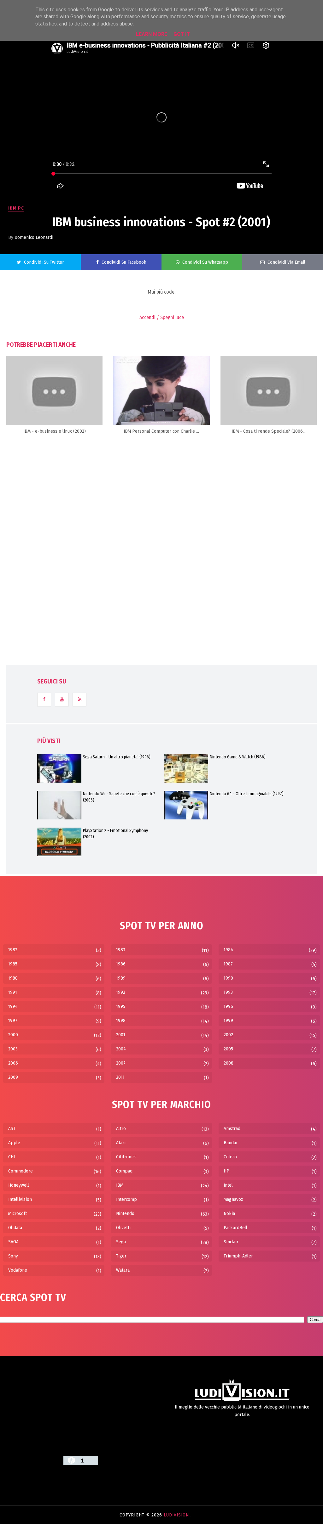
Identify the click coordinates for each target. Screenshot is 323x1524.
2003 (13, 1049)
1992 (120, 992)
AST (11, 1128)
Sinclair (231, 1242)
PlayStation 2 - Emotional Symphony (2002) (115, 834)
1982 (12, 950)
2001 (120, 1035)
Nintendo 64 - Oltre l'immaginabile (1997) (247, 793)
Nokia (229, 1213)
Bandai (230, 1142)
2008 (228, 1063)
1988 (13, 978)
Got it (181, 34)
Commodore (20, 1171)
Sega (121, 1242)
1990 (228, 978)
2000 (13, 1035)
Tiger (121, 1256)
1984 (228, 950)
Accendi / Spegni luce (161, 317)
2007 (121, 1063)
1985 (12, 964)
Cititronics (126, 1157)
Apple (14, 1142)
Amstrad (232, 1128)
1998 (121, 1020)
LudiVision (177, 1515)
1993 (228, 992)
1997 (12, 1020)
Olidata (15, 1227)
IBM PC (16, 208)
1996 (228, 1006)
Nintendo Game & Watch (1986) (238, 757)
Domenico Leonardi (34, 237)
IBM (119, 1185)
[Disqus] (161, 519)
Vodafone (17, 1270)
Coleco (230, 1157)
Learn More (151, 34)
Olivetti (123, 1227)
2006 (13, 1063)
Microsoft (17, 1213)
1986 (121, 964)
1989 (121, 978)
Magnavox (233, 1199)
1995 (120, 1006)
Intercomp (126, 1199)
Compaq (124, 1171)
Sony (13, 1256)
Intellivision (20, 1199)
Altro (121, 1128)
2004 (121, 1049)
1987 (228, 964)
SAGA (13, 1242)
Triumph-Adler (238, 1256)
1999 (228, 1020)
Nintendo (125, 1213)
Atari (121, 1142)
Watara (123, 1270)
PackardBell (235, 1227)
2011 (120, 1077)
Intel (228, 1185)
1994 (13, 1006)
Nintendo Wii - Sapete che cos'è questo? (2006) (119, 797)
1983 (120, 950)
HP (226, 1171)
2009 (13, 1077)
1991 (12, 992)
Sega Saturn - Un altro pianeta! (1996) (116, 757)
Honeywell (18, 1185)
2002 (228, 1035)
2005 (228, 1049)
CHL (12, 1157)
